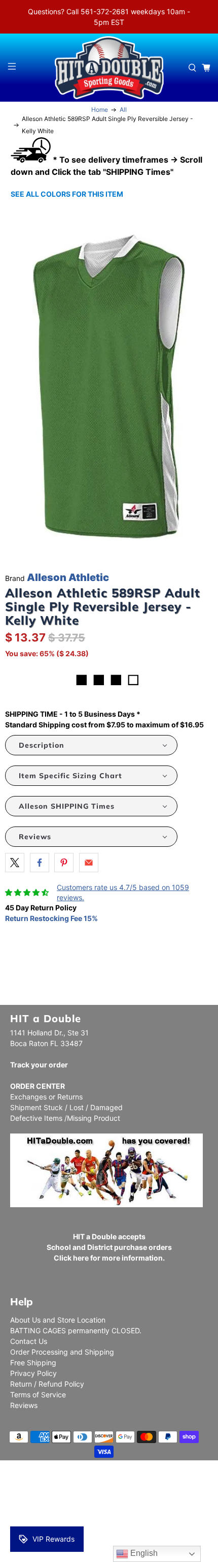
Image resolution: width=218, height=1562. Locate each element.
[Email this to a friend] (88, 862)
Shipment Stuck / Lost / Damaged (66, 1107)
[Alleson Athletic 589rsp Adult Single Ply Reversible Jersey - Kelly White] (109, 386)
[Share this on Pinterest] (64, 862)
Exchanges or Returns (46, 1096)
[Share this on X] (14, 862)
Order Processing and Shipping (62, 1351)
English (143, 1553)
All (123, 110)
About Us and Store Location (57, 1319)
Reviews (24, 1405)
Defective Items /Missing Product (65, 1118)
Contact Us (28, 1341)
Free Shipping (33, 1362)
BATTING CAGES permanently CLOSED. (75, 1330)
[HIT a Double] (109, 67)
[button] (91, 745)
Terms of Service (38, 1394)
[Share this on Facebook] (39, 862)
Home (99, 110)
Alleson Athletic (68, 577)
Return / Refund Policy (47, 1384)
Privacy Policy (33, 1373)
